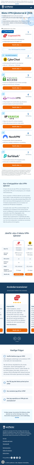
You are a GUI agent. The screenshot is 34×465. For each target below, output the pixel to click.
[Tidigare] (19, 338)
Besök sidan (16, 45)
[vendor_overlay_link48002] (17, 102)
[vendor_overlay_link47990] (17, 63)
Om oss (4, 438)
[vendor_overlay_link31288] (17, 82)
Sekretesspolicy (7, 448)
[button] (3, 462)
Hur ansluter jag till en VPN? (16, 391)
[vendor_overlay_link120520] (17, 160)
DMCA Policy (6, 453)
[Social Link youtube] (20, 458)
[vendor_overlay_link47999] (17, 140)
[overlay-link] (18, 258)
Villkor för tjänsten (7, 450)
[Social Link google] (17, 458)
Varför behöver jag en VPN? (16, 356)
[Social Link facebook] (12, 458)
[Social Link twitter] (14, 458)
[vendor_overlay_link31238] (17, 121)
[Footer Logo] (10, 427)
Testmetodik (6, 444)
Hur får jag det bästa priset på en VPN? (18, 383)
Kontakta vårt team (7, 441)
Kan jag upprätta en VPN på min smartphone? (17, 400)
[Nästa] (14, 338)
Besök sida (16, 330)
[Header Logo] (7, 7)
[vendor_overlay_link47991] (17, 41)
